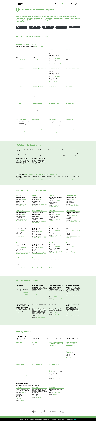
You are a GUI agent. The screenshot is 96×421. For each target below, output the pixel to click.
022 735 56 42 (68, 352)
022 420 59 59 (74, 124)
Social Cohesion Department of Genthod (21, 236)
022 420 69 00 (74, 110)
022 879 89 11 (40, 247)
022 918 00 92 (72, 313)
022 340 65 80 (56, 312)
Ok (75, 419)
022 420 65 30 (57, 92)
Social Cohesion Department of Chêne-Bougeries (72, 205)
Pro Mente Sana (56, 378)
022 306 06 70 (23, 261)
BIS (20, 4)
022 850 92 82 (40, 199)
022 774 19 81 (23, 230)
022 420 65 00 (23, 90)
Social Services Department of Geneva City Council (72, 221)
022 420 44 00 (23, 126)
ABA (54, 355)
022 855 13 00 (74, 230)
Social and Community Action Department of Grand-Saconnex (39, 237)
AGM (71, 359)
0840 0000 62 (51, 371)
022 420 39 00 (40, 72)
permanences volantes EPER (72, 316)
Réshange (38, 397)
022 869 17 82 (74, 199)
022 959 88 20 (23, 199)
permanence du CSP (23, 294)
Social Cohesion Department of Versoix (37, 267)
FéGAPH (21, 400)
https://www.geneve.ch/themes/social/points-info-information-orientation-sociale (40, 174)
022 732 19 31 (72, 293)
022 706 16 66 (57, 230)
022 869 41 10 (23, 214)
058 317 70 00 (57, 392)
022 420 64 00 (57, 76)
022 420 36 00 (74, 90)
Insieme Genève (39, 374)
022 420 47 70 (40, 54)
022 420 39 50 (74, 56)
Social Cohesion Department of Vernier (21, 267)
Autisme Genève (22, 375)
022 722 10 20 (40, 216)
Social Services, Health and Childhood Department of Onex (39, 253)
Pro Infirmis (22, 353)
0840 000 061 (51, 370)
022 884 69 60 (57, 246)
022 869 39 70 (74, 246)
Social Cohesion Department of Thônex (71, 252)
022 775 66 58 (40, 261)
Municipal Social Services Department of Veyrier (56, 267)
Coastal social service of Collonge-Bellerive (39, 222)
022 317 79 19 (57, 350)
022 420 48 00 (57, 127)
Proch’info (55, 394)
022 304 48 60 (22, 315)
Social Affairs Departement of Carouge (54, 206)
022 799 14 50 (57, 261)
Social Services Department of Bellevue (21, 205)
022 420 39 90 (74, 72)
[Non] (94, 419)
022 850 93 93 (57, 214)
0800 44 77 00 (23, 167)
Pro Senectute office (40, 317)
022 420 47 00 (40, 124)
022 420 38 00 (40, 93)
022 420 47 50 (23, 54)
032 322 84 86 (40, 346)
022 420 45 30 (23, 72)
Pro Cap (37, 353)
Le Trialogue (55, 314)
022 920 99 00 (40, 231)
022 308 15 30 (57, 200)
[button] (65, 4)
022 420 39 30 (57, 58)
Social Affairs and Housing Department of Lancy (56, 236)
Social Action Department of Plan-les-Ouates (56, 252)
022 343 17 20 (40, 369)
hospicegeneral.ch (38, 46)
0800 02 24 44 (42, 292)
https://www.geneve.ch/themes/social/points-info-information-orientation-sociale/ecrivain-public (52, 179)
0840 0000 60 (57, 369)
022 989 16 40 (23, 247)
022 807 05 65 (39, 315)
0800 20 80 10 (25, 292)
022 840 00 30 (23, 368)
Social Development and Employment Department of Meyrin (23, 253)
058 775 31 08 (23, 346)
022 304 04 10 (56, 296)
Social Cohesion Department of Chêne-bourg (21, 220)
